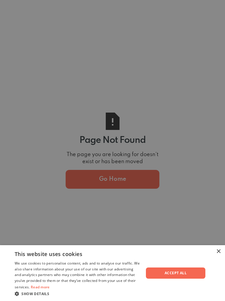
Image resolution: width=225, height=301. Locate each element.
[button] (77, 294)
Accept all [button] (176, 272)
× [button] (218, 251)
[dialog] (112, 150)
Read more (40, 287)
